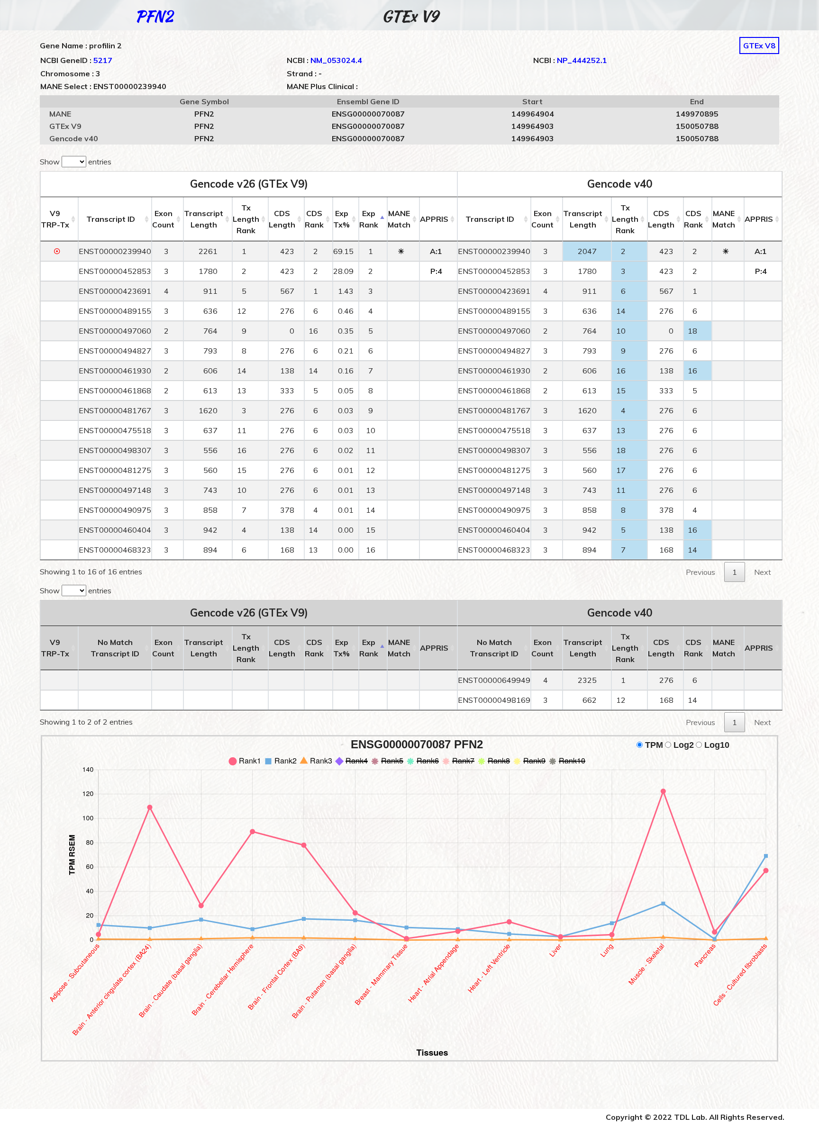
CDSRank (314, 219)
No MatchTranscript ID (115, 647)
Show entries (75, 161)
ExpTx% (341, 219)
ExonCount (163, 219)
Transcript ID (110, 219)
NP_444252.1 (582, 60)
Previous (700, 572)
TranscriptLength (203, 219)
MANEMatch (399, 219)
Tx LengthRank (246, 219)
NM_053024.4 (336, 60)
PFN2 (154, 16)
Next (762, 572)
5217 (102, 60)
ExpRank (368, 219)
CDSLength (282, 219)
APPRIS (434, 219)
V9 (55, 219)
